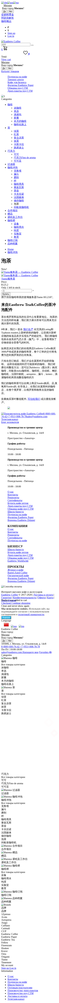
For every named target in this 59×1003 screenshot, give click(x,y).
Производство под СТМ (21, 993)
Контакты (13, 494)
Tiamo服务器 (8, 278)
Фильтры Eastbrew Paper (21, 85)
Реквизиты (13, 497)
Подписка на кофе (17, 76)
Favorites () (45, 652)
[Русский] (16, 2)
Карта (50, 597)
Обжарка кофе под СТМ (21, 508)
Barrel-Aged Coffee (17, 572)
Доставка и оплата (43, 594)
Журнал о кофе (15, 569)
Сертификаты (15, 500)
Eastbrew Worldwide (18, 560)
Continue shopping (20, 603)
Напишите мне (30, 652)
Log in (11, 36)
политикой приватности (31, 614)
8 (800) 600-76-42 (10, 646)
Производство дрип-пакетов (23, 990)
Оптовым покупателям (20, 987)
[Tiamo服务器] (29, 274)
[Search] (32, 45)
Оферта (42, 597)
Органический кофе (18, 575)
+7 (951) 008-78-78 (17, 416)
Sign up (11, 33)
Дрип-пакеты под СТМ (20, 91)
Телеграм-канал (9, 419)
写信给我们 (34, 399)
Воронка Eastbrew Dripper (21, 520)
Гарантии (6, 597)
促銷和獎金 (7, 14)
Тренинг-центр (16, 79)
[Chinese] (4, 2)
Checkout (6, 603)
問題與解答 (7, 18)
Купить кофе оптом (18, 503)
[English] (10, 2)
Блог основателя (10, 422)
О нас (11, 491)
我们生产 (28, 329)
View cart (6, 59)
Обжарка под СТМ (18, 88)
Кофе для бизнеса (17, 82)
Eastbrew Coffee (9, 594)
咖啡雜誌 (6, 21)
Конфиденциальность (24, 597)
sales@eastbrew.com (37, 416)
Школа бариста (16, 511)
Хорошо (6, 617)
